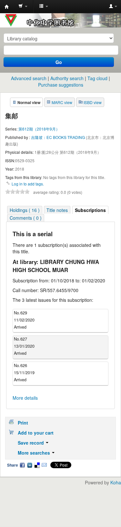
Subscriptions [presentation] (90, 210)
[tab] (24, 210)
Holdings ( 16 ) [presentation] (25, 210)
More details (25, 398)
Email (44, 465)
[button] (23, 6)
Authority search (67, 78)
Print (23, 422)
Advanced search (28, 78)
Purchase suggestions (60, 84)
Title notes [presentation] (57, 210)
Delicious (37, 465)
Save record (31, 442)
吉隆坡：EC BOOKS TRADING (58, 137)
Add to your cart (36, 432)
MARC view (62, 102)
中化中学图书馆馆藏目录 (7, 7)
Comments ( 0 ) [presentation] (26, 218)
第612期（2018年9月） (39, 129)
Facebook (22, 465)
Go (58, 62)
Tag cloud (97, 78)
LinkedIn (29, 465)
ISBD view (93, 102)
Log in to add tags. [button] (28, 183)
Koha (115, 482)
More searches (34, 452)
